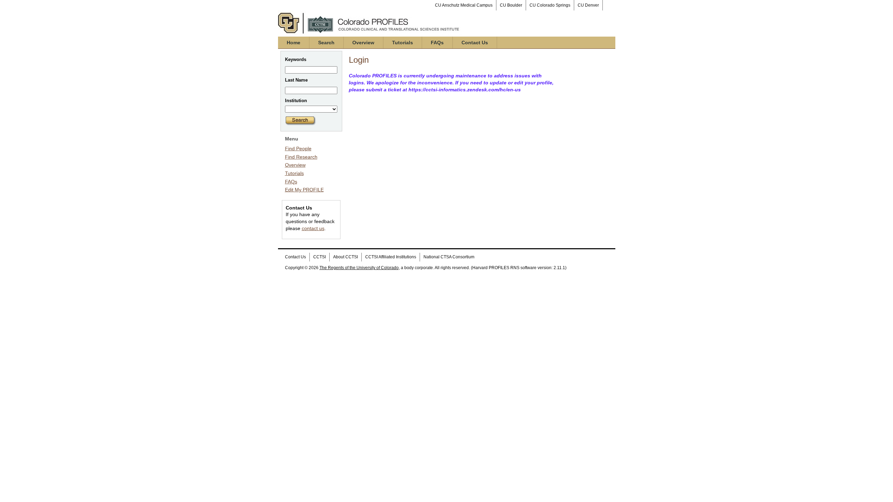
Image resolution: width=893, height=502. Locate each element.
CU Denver (588, 5)
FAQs (437, 42)
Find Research (301, 157)
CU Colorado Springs (550, 5)
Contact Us (474, 42)
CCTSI (319, 256)
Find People (298, 148)
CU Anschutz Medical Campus (464, 5)
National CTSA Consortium (448, 256)
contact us (313, 228)
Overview (363, 42)
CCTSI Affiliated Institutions (390, 256)
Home (293, 42)
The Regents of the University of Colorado (359, 267)
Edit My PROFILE (304, 189)
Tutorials (402, 42)
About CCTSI (345, 256)
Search (326, 42)
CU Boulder (511, 5)
